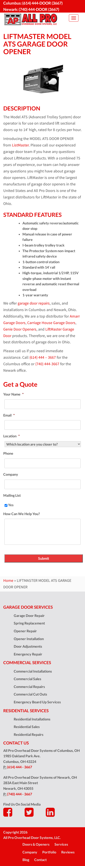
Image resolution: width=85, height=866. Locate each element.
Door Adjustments (28, 646)
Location (11, 436)
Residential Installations (32, 719)
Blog (25, 860)
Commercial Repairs (29, 686)
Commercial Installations (33, 671)
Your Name (13, 394)
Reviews (68, 852)
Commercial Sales (27, 679)
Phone (8, 453)
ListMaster (20, 145)
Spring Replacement (29, 623)
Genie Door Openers (19, 329)
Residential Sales (27, 727)
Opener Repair (25, 631)
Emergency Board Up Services (37, 702)
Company (10, 474)
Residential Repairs (28, 734)
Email (9, 415)
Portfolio (49, 852)
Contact (40, 860)
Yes (11, 505)
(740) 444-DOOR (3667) (39, 9)
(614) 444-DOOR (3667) (42, 3)
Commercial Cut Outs (30, 694)
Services (61, 844)
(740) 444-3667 (47, 364)
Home (8, 580)
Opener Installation (29, 639)
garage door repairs (34, 303)
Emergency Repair (28, 654)
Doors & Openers (35, 844)
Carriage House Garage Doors (51, 322)
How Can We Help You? (21, 514)
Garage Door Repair (29, 615)
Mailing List (12, 495)
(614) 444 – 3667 (42, 357)
